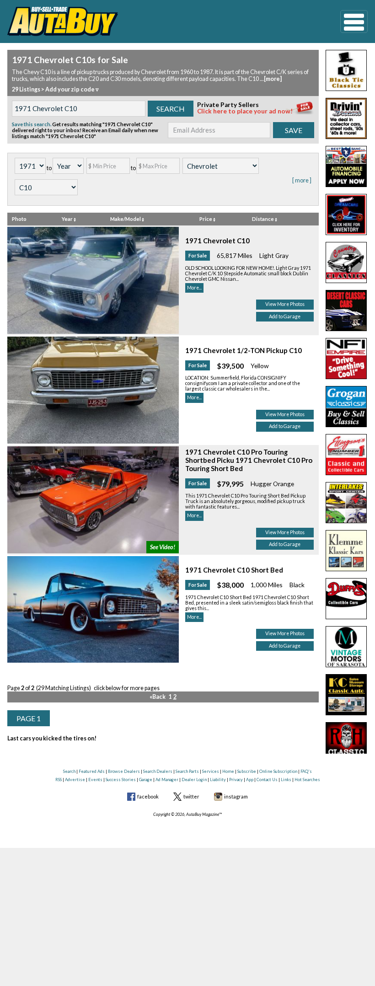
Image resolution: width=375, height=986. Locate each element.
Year (68, 219)
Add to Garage (284, 316)
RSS (58, 779)
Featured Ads (92, 771)
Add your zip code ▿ (72, 89)
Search (69, 771)
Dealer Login (194, 779)
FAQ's (306, 771)
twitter (191, 796)
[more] (273, 78)
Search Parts (187, 771)
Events (95, 779)
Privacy (236, 779)
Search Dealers (157, 771)
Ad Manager (166, 779)
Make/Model (126, 219)
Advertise (75, 779)
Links (286, 779)
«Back (158, 696)
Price (206, 219)
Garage (145, 779)
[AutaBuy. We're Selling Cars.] (159, 21)
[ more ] (301, 180)
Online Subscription (278, 771)
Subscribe (246, 771)
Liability (218, 779)
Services (210, 771)
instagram (236, 796)
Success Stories (121, 779)
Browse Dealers (124, 771)
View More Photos (285, 304)
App (249, 779)
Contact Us (267, 779)
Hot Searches (307, 779)
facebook (148, 796)
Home (228, 771)
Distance (263, 219)
